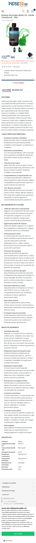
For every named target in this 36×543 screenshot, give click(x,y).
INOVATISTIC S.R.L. (9, 499)
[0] (32, 11)
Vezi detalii (24, 63)
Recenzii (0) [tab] (17, 90)
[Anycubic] (29, 55)
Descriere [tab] (6, 90)
